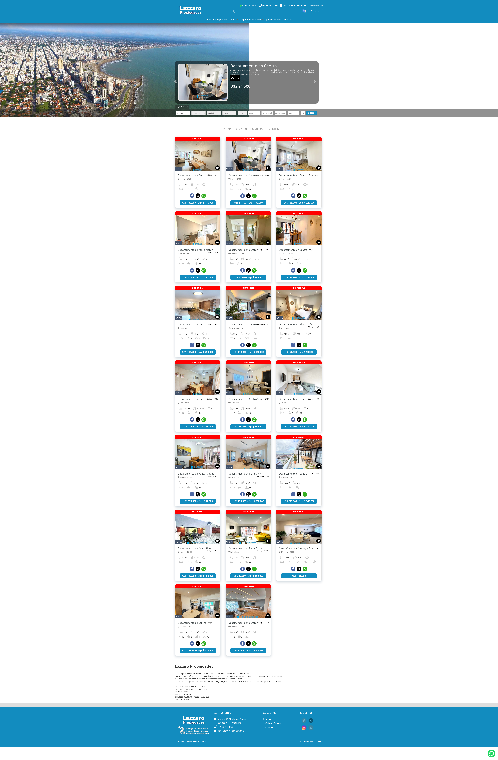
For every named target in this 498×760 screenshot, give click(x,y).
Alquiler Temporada (216, 19)
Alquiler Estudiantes (250, 19)
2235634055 (238, 731)
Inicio (268, 719)
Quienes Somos (273, 19)
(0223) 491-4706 (270, 5)
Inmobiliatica (192, 742)
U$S (299, 575)
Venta (234, 19)
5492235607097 (249, 5)
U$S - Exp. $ (197, 202)
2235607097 (224, 731)
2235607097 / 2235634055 (295, 5)
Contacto (287, 19)
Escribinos (318, 5)
